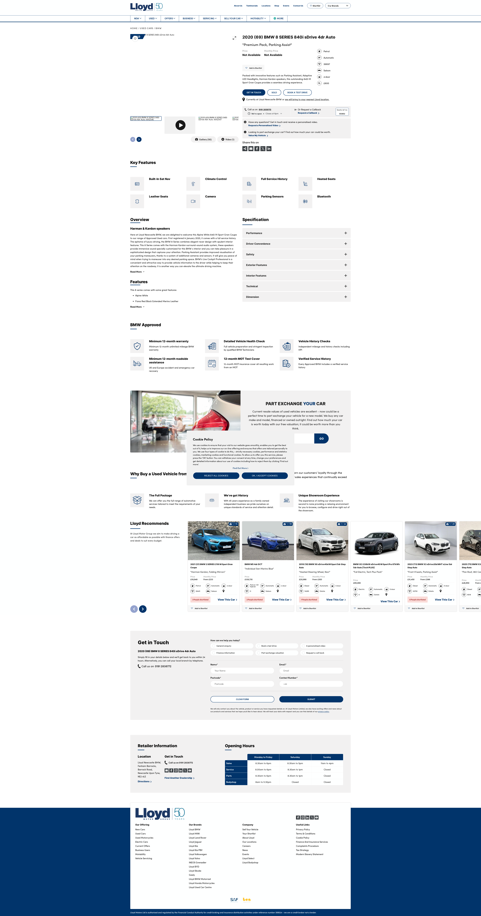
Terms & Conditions (305, 833)
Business (188, 18)
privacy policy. (323, 711)
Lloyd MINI (194, 833)
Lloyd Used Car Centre (200, 887)
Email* (282, 664)
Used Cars (146, 28)
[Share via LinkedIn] (268, 148)
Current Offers (142, 846)
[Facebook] (298, 818)
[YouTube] (317, 818)
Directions (143, 781)
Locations (266, 6)
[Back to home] (146, 7)
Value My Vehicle (257, 135)
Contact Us (298, 6)
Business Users (142, 850)
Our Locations (249, 842)
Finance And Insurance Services (312, 842)
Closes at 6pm (264, 113)
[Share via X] (262, 148)
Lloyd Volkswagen (198, 854)
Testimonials (252, 6)
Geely (192, 875)
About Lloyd (248, 838)
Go (321, 438)
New (136, 18)
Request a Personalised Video (263, 125)
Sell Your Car (232, 18)
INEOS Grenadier (197, 862)
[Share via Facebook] (256, 148)
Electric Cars (141, 842)
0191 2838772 (265, 109)
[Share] (244, 148)
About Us (238, 6)
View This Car (226, 599)
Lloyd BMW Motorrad (200, 879)
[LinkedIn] (307, 818)
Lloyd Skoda (195, 871)
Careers (246, 846)
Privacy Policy (303, 829)
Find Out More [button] (240, 468)
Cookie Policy (302, 838)
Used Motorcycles (144, 838)
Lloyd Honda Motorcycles (202, 883)
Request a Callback (307, 113)
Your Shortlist (249, 833)
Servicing (208, 18)
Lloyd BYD (194, 866)
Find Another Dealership (178, 778)
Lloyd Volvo (194, 858)
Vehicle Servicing (143, 858)
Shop (276, 6)
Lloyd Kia (193, 846)
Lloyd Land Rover (197, 838)
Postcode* (215, 677)
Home (134, 28)
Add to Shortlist (255, 68)
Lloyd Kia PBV (195, 850)
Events (286, 6)
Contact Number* (288, 677)
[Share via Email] (250, 148)
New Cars (140, 829)
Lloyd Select (248, 858)
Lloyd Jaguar (195, 842)
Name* (214, 664)
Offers (169, 18)
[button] (216, 475)
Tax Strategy (302, 850)
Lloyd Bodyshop (250, 862)
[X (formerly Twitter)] (312, 818)
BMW (158, 28)
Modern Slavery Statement (309, 854)
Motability (257, 18)
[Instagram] (303, 818)
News (245, 850)
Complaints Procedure (307, 846)
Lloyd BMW (194, 829)
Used (152, 18)
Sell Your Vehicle (250, 829)
